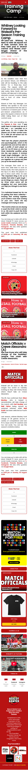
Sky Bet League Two (7, 482)
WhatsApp (14, 262)
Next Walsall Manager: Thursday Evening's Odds (12, 293)
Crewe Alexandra (5, 364)
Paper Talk (14, 59)
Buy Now (14, 624)
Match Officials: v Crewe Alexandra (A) (10, 588)
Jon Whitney (8, 17)
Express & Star (10, 124)
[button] (25, 2)
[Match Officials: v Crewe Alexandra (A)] (14, 581)
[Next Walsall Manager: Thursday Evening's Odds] (14, 285)
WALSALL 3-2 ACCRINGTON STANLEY (12, 648)
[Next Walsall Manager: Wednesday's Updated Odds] (14, 330)
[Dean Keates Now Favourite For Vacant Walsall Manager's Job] (14, 308)
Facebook (4, 225)
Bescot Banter (21, 765)
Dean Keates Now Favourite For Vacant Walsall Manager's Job (13, 314)
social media (6, 223)
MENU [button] (3, 2)
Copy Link (14, 270)
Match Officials (15, 364)
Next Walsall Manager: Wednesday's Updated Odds (14, 338)
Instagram (5, 227)
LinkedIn (14, 258)
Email (14, 266)
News (15, 17)
